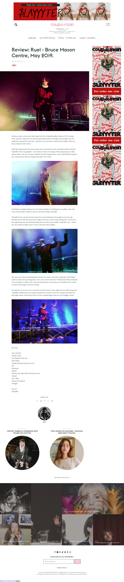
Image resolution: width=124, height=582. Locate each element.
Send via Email (51, 400)
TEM (108, 24)
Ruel (14, 65)
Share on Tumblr (48, 400)
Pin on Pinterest (44, 400)
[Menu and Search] (16, 24)
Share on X (40, 400)
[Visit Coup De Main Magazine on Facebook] (55, 552)
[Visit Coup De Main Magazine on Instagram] (60, 552)
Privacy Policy (62, 567)
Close (17, 581)
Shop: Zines (87, 37)
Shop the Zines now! (7, 581)
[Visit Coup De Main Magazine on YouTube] (57, 552)
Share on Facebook (37, 400)
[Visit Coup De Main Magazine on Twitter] (65, 552)
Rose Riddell (28, 61)
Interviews (47, 37)
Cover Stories (67, 37)
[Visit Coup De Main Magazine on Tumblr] (67, 552)
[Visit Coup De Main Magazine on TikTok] (62, 552)
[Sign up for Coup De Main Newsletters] (70, 552)
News (32, 39)
